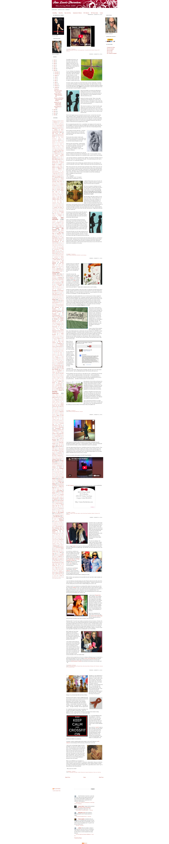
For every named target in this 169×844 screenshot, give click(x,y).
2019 (55, 63)
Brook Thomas (54, 182)
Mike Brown (60, 387)
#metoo (62, 120)
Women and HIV (59, 573)
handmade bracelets (56, 294)
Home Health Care (59, 325)
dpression (59, 244)
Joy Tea (62, 351)
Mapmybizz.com (81, 812)
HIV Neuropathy (55, 312)
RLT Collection (86, 12)
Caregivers (53, 186)
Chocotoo (53, 204)
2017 (55, 65)
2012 (55, 111)
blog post (71, 277)
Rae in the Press (68, 12)
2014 (55, 70)
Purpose (54, 440)
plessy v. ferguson (55, 432)
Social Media (59, 490)
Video (61, 552)
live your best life (58, 365)
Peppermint (59, 424)
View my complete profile (56, 790)
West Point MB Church (56, 562)
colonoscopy (61, 211)
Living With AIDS (60, 366)
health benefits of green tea (57, 297)
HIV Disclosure (55, 307)
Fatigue (60, 273)
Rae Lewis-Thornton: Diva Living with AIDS (74, 842)
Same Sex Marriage (59, 473)
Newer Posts (67, 777)
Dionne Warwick (59, 236)
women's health (61, 574)
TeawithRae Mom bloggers (58, 521)
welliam (79, 827)
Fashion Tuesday (59, 271)
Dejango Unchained (59, 231)
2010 (55, 114)
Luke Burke (61, 373)
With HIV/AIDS (61, 569)
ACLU (53, 127)
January (56, 87)
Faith (58, 268)
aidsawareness (54, 140)
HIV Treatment (61, 317)
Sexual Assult (61, 485)
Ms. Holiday (54, 398)
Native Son (62, 406)
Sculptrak (56, 476)
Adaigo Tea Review (61, 128)
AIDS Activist (55, 133)
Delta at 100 (54, 232)
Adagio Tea (54, 128)
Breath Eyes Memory (59, 180)
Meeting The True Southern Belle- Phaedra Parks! (57, 104)
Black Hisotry (60, 158)
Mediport (60, 381)
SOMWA (53, 491)
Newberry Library (57, 410)
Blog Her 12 (56, 163)
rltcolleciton (90, 772)
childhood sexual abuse (57, 198)
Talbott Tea (59, 507)
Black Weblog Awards (56, 159)
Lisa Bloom (59, 364)
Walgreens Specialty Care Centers (57, 557)
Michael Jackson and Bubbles (57, 386)
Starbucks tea (56, 499)
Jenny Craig (57, 350)
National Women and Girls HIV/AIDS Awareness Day (58, 405)
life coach (62, 361)
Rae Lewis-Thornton (57, 788)
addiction (55, 129)
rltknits (57, 468)
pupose (61, 438)
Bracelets (54, 178)
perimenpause (54, 427)
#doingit (59, 120)
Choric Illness (59, 204)
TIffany (63, 533)
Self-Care (60, 481)
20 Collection (55, 123)
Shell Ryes (55, 486)
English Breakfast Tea (58, 259)
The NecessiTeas (59, 526)
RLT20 (62, 464)
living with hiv (57, 368)
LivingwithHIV (59, 370)
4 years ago (81, 825)
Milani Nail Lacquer (60, 388)
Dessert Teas (54, 235)
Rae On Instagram (110, 48)
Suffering (61, 502)
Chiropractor (54, 203)
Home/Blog (54, 12)
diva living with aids (57, 240)
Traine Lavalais (81, 818)
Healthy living (54, 298)
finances (58, 275)
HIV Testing (59, 316)
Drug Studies (60, 250)
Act (55, 127)
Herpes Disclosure (61, 299)
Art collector (55, 149)
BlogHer (53, 167)
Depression (59, 233)
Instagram (54, 338)
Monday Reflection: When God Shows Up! (58, 95)
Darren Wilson (59, 226)
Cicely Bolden (61, 208)
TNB (94, 842)
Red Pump (55, 451)
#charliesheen (54, 120)
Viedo (53, 553)
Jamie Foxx (61, 347)
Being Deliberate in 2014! (75, 672)
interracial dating (57, 339)
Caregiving (58, 186)
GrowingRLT (54, 290)
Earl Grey (58, 251)
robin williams (57, 469)
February (56, 85)
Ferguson (54, 275)
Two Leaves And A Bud (56, 542)
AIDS (61, 132)
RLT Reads (61, 463)
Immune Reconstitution (55, 337)
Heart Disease (60, 298)
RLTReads (62, 468)
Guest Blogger (61, 290)
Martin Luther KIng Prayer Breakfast (84, 513)
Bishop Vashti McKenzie (56, 154)
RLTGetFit (53, 468)
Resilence (54, 454)
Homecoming (54, 326)
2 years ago (89, 816)
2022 (55, 61)
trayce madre (54, 538)
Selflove (53, 482)
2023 (55, 60)
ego (53, 254)
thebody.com (54, 533)
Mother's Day (54, 397)
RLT (61, 459)
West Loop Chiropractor (59, 561)
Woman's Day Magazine (58, 570)
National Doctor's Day (55, 402)
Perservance (61, 427)
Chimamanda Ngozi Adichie (57, 202)
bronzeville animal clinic (57, 181)
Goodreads (54, 285)
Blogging (60, 164)
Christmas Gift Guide (58, 207)
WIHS (57, 569)
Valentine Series (55, 551)
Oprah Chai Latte (60, 416)
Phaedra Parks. (98, 595)
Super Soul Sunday (55, 504)
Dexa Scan (60, 235)
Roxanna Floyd (58, 471)
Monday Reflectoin (55, 394)
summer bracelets (59, 503)
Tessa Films (61, 522)
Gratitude (60, 285)
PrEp (57, 438)
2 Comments (73, 410)
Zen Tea (58, 578)
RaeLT (53, 446)
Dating (53, 227)
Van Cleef (56, 552)
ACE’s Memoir (59, 125)
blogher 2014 (59, 167)
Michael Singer (54, 387)
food (59, 276)
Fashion (53, 271)
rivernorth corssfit (55, 459)
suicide (53, 503)
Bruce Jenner (60, 182)
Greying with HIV (60, 288)
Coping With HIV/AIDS (58, 218)
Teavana (60, 518)
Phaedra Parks (61, 429)
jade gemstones (59, 346)
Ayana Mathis (60, 149)
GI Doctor (57, 281)
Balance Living (56, 151)
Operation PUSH (55, 414)
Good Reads (59, 284)
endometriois (62, 258)
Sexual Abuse (54, 485)
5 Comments (73, 254)
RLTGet (60, 467)
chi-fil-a (54, 190)
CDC (62, 186)
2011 (55, 113)
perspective (54, 429)
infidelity (62, 337)
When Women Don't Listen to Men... (78, 56)
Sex (57, 482)
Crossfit (58, 222)
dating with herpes (60, 227)
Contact (101, 12)
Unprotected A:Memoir (60, 547)
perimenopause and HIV (57, 425)
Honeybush (54, 329)
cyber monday (57, 223)
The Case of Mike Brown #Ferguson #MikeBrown (83, 834)
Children (62, 199)
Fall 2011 (62, 268)
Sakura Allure (57, 472)
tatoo (57, 508)
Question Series (55, 442)
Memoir (53, 382)
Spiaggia (55, 495)
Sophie (57, 491)
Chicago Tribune (55, 195)
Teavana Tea (54, 520)
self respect (54, 480)
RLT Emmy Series (94, 12)
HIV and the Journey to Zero (58, 306)
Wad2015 (55, 556)
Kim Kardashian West (57, 359)
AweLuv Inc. (103, 842)
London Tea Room (56, 372)
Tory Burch (58, 535)
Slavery (58, 489)
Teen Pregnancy (54, 522)
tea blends (58, 511)
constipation (54, 216)
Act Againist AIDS (60, 127)
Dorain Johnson (54, 244)
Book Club (55, 173)
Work (61, 575)
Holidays (58, 324)
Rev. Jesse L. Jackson (56, 455)
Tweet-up (60, 539)
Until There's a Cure (56, 548)
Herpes (54, 299)
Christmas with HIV (55, 208)
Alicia (59, 140)
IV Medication (59, 343)
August (56, 75)
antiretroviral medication (56, 145)
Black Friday (54, 158)
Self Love (60, 478)
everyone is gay (60, 266)
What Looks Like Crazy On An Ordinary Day (58, 564)
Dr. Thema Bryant (60, 248)
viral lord (58, 553)
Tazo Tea (60, 508)
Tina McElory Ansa (57, 534)
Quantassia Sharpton (60, 441)
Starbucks (62, 498)
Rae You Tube (109, 51)
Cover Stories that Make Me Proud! (81, 816)
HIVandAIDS (60, 321)
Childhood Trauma (55, 199)
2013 (55, 109)
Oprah (58, 415)
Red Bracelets (61, 450)
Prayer (58, 437)
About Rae (61, 12)
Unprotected (55, 546)
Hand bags (54, 293)
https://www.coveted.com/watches (84, 807)
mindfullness (55, 390)
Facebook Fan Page (111, 47)
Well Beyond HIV (57, 560)
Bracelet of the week (58, 177)
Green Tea (54, 286)
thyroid (59, 533)
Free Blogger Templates (87, 842)
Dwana (53, 251)
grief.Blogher (59, 289)
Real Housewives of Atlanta (76, 661)
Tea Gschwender (58, 513)
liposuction (53, 364)
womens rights (56, 575)
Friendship (60, 277)
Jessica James (81, 806)
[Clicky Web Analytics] (84, 843)
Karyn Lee (54, 355)
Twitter (74, 280)
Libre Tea (57, 361)
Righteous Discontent (59, 458)
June (56, 78)
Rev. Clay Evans (60, 454)
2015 (55, 68)
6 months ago (79, 803)
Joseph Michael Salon (56, 351)
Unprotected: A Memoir (77, 12)
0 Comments (73, 49)
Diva (59, 237)
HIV (59, 301)
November (57, 73)
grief (53, 289)
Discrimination (54, 237)
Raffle (53, 447)
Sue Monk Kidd (56, 502)
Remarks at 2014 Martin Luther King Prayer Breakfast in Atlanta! (84, 416)
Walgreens (60, 556)
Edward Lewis (61, 253)
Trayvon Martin (60, 538)
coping (60, 216)
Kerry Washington (55, 356)
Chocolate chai (60, 203)
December (57, 72)
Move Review (60, 397)
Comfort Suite (56, 212)
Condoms (60, 215)
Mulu (58, 398)
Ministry (60, 390)
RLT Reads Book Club (55, 464)
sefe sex (59, 477)
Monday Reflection (55, 392)
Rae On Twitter (110, 50)
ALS (62, 140)
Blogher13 (60, 168)
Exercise (53, 267)
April (56, 82)
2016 (55, 66)
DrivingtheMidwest (56, 249)
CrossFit (97, 727)
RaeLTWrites (60, 446)
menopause (60, 383)
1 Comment (73, 512)
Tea (53, 509)
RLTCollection (59, 465)
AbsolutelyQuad (61, 124)
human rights (56, 333)
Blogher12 (53, 168)
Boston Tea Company (56, 176)
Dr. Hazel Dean (60, 245)
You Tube (54, 578)
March (56, 83)
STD (61, 499)
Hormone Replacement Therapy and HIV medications (58, 330)
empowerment (56, 257)
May (56, 80)
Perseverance (58, 428)
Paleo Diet (56, 420)
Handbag (60, 293)
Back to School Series (59, 150)
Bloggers (53, 164)
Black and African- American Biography (58, 155)
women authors (54, 574)
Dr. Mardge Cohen (55, 246)
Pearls (57, 423)
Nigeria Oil (56, 411)
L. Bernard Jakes (59, 360)
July (56, 77)
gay (54, 280)
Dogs (57, 242)
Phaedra (74, 587)
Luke (57, 373)
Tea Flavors (61, 512)
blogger (61, 163)
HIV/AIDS (56, 319)
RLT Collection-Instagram (112, 53)
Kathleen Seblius (60, 355)
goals (54, 284)
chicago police (60, 194)
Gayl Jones (58, 280)
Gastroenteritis (61, 279)
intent (59, 338)
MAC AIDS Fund (56, 374)
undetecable (54, 544)
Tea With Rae (56, 516)
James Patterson (54, 347)
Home (84, 777)
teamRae (62, 517)
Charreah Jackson (60, 189)
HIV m (60, 310)
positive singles (58, 436)
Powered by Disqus (78, 837)
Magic (61, 374)
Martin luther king (74, 513)
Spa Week (57, 494)
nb (54, 407)
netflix (57, 407)
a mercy (60, 123)
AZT (52, 150)
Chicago (58, 190)
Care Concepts (60, 185)
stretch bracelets (60, 500)
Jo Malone (62, 350)
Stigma (53, 500)
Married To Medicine (56, 377)
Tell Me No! (56, 89)
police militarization (60, 433)
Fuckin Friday (54, 279)
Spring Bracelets (55, 498)
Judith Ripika (59, 352)
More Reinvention (59, 396)
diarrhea (53, 236)
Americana (53, 141)
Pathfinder (61, 420)
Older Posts (101, 777)
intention (62, 338)
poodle (58, 434)
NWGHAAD (61, 411)
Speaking (62, 494)
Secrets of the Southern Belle (96, 615)
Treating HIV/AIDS (55, 539)
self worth (59, 480)
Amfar (59, 141)
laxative (53, 361)
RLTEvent (54, 467)
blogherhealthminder (55, 171)
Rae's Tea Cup (59, 445)
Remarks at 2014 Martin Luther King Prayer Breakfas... (59, 99)
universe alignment (61, 544)
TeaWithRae (61, 520)
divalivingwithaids (55, 241)
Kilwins (57, 357)
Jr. (54, 352)
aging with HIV (55, 132)
